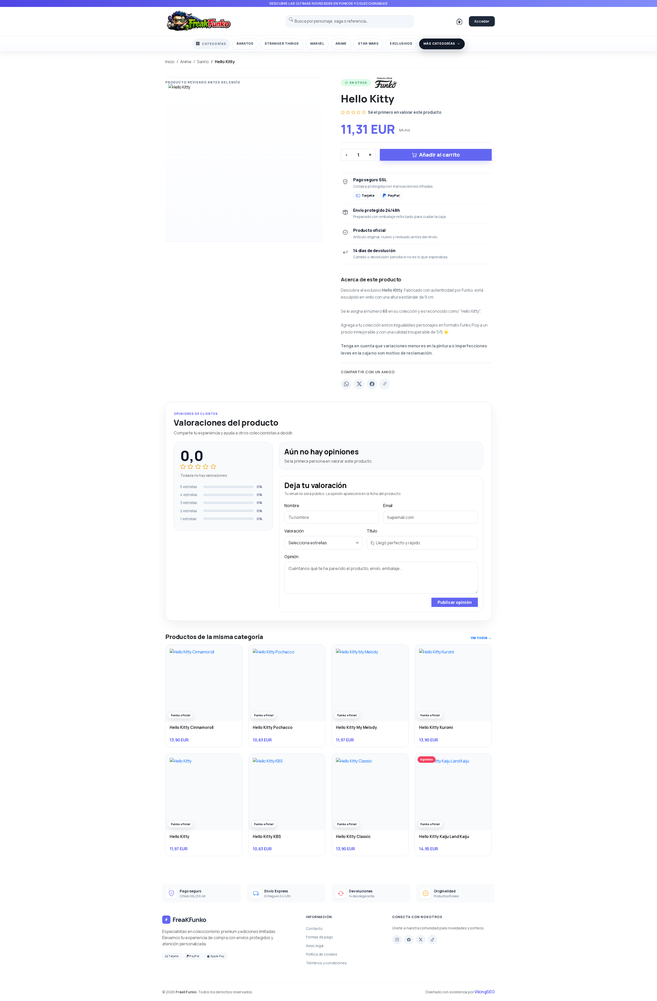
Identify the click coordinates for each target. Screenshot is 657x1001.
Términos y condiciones (326, 962)
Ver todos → (481, 637)
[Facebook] (371, 384)
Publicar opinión (455, 602)
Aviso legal (314, 945)
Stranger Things (282, 43)
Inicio (170, 61)
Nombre (291, 505)
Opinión (291, 556)
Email (387, 505)
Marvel (317, 43)
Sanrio (203, 61)
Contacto (314, 928)
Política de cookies (321, 954)
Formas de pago (319, 937)
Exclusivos (401, 43)
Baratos (245, 43)
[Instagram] (397, 940)
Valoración (294, 531)
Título (372, 531)
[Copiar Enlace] (384, 384)
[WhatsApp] (346, 384)
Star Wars (368, 43)
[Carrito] (459, 21)
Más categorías (439, 43)
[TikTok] (432, 940)
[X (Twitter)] (359, 384)
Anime (341, 43)
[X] (421, 940)
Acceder (481, 21)
